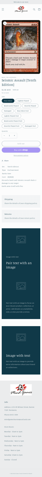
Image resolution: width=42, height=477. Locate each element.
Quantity (5, 131)
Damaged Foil (30, 126)
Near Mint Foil (23, 111)
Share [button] (6, 161)
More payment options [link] (21, 155)
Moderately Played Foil (13, 121)
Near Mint (8, 101)
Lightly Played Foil (11, 116)
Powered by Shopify (27, 473)
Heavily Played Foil (11, 126)
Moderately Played (11, 106)
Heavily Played (30, 106)
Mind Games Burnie (18, 473)
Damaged (7, 111)
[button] (2, 9)
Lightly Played (23, 101)
